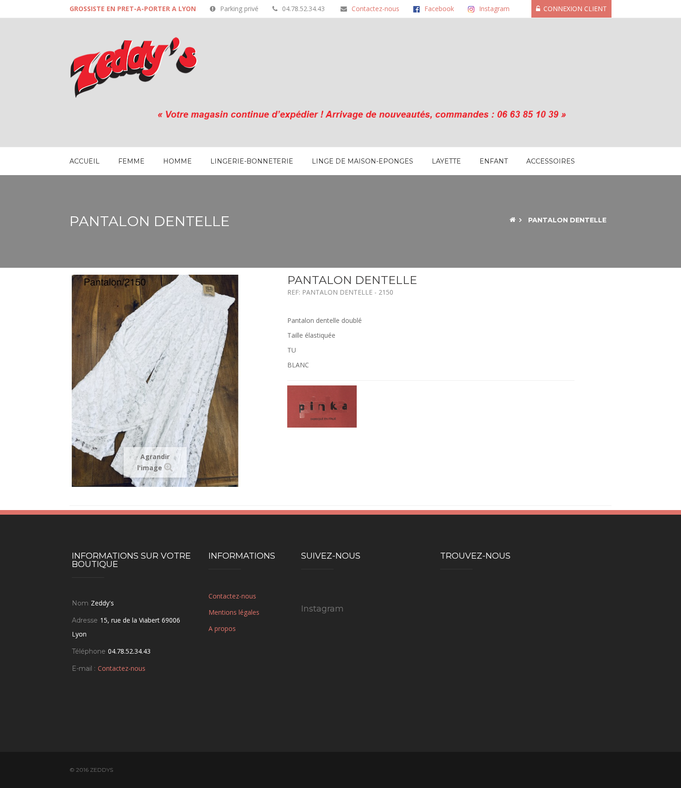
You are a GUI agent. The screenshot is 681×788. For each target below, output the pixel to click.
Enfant (493, 161)
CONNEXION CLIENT (575, 8)
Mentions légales (233, 612)
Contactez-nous (375, 8)
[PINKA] (322, 405)
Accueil (84, 161)
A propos (222, 628)
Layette (446, 161)
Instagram (494, 8)
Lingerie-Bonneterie (251, 161)
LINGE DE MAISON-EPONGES (362, 161)
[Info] (340, 112)
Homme (177, 161)
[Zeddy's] (133, 67)
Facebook (439, 8)
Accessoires (550, 161)
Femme (131, 161)
